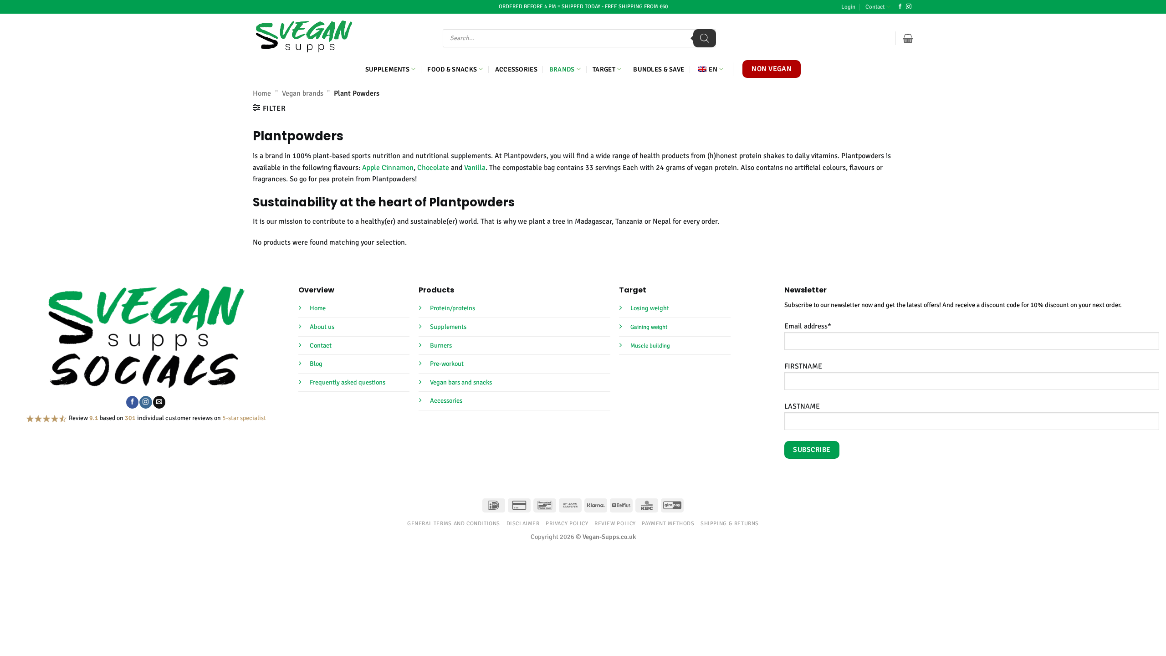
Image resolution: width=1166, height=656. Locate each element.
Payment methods (668, 523)
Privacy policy (567, 523)
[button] (848, 7)
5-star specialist (244, 418)
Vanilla (475, 167)
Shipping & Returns (730, 523)
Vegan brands (302, 93)
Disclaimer (523, 523)
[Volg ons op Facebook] (900, 7)
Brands (562, 69)
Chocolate (433, 167)
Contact (875, 6)
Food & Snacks (452, 69)
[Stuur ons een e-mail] (159, 402)
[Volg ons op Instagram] (908, 7)
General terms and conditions (453, 523)
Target (604, 69)
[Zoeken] (704, 38)
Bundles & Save (658, 69)
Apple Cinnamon (388, 167)
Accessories (516, 69)
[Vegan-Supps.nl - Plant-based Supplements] (304, 36)
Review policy (615, 523)
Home (262, 93)
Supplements (387, 69)
